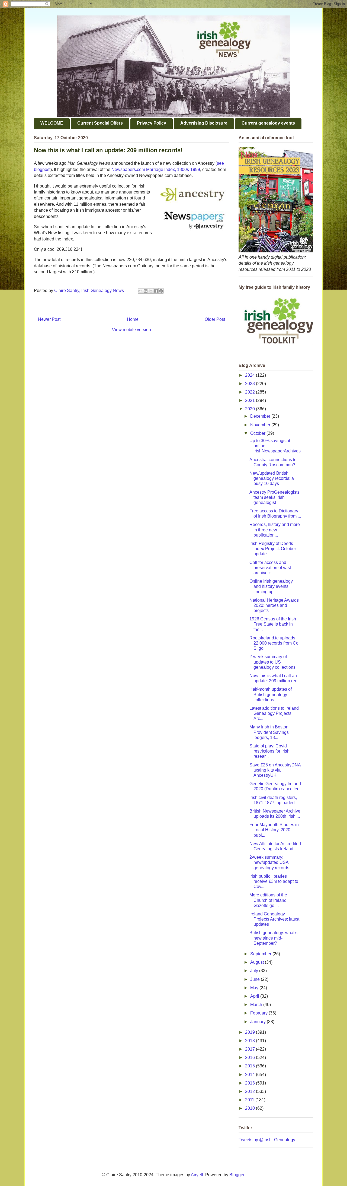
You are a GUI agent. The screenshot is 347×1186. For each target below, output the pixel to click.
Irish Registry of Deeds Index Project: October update (272, 548)
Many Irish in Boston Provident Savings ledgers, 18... (269, 732)
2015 (250, 1066)
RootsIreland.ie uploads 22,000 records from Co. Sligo (274, 643)
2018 (250, 1040)
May (254, 987)
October (258, 433)
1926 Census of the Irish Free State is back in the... (272, 624)
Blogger (236, 1174)
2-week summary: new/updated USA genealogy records (269, 862)
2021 (250, 400)
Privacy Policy (151, 123)
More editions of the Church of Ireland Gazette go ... (268, 900)
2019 (250, 1032)
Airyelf (197, 1174)
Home (133, 319)
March (256, 1004)
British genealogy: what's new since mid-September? (273, 937)
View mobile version (131, 329)
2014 (250, 1074)
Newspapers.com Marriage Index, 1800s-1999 (155, 169)
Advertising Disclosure (203, 123)
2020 (250, 409)
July (254, 970)
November (260, 425)
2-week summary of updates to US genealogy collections (272, 661)
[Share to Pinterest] (161, 291)
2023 (250, 383)
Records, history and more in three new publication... (274, 529)
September (261, 954)
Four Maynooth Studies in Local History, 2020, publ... (274, 829)
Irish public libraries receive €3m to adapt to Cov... (273, 881)
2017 (250, 1049)
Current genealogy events (268, 123)
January (258, 1021)
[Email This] (140, 291)
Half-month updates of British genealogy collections (270, 694)
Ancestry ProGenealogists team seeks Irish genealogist (274, 497)
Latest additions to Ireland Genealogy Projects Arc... (274, 713)
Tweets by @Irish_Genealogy (267, 1139)
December (260, 416)
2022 (250, 392)
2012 (250, 1091)
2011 (250, 1100)
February (259, 1013)
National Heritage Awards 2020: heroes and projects (274, 605)
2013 (250, 1083)
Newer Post (49, 319)
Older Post (215, 319)
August (257, 962)
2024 (250, 375)
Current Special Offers (100, 123)
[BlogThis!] (145, 291)
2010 (250, 1108)
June (255, 979)
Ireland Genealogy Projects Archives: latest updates (274, 919)
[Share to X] (150, 291)
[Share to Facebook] (156, 291)
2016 (250, 1057)
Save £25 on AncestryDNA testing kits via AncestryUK (275, 770)
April (255, 996)
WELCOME (51, 123)
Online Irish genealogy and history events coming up (271, 586)
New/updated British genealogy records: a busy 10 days (271, 478)
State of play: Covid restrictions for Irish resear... (269, 751)
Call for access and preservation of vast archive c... (270, 567)
